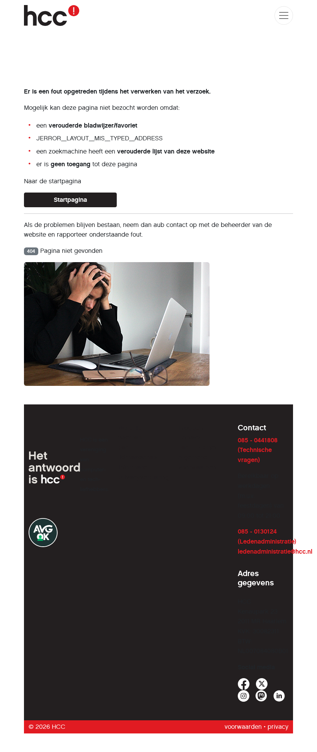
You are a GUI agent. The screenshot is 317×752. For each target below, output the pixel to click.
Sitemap (130, 437)
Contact (189, 437)
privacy (278, 726)
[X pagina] (262, 684)
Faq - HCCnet (197, 447)
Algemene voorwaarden (197, 462)
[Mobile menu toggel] (283, 15)
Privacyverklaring (143, 477)
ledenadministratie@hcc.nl (275, 551)
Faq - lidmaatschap (137, 452)
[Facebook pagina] (244, 684)
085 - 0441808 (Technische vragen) (258, 450)
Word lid (130, 427)
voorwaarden (243, 726)
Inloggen (190, 427)
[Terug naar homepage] (51, 15)
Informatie (132, 467)
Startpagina (70, 199)
